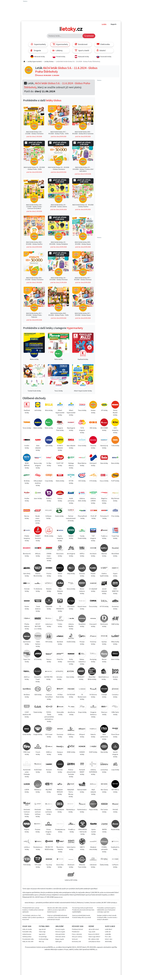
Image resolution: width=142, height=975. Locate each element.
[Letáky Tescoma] (93, 440)
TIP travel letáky (37, 866)
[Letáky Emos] (26, 729)
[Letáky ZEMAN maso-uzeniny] (49, 548)
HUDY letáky (93, 752)
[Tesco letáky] (58, 377)
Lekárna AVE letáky (71, 880)
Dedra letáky (60, 481)
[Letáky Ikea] (104, 747)
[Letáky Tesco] (82, 405)
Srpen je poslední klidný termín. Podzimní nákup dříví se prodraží (81, 916)
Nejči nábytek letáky (93, 792)
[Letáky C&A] (37, 689)
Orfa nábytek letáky (59, 811)
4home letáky (104, 660)
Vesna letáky (71, 589)
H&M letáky (115, 624)
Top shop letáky (49, 866)
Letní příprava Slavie (94, 942)
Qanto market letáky (93, 831)
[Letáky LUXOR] (26, 784)
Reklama (80, 903)
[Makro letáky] (34, 345)
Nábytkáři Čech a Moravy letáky (70, 793)
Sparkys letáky (104, 643)
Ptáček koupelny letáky (27, 538)
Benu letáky (115, 463)
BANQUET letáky (81, 678)
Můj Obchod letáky (115, 499)
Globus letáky (93, 411)
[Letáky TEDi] (26, 859)
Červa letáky (93, 606)
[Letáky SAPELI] (82, 548)
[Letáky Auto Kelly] (26, 568)
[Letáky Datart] (60, 568)
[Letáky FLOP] (115, 475)
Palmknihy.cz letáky (70, 811)
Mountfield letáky (115, 555)
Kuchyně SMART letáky (82, 772)
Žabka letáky (104, 865)
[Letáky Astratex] (59, 671)
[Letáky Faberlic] (93, 729)
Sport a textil (83, 50)
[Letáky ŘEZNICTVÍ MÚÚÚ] (49, 842)
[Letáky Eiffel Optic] (115, 707)
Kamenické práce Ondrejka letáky (26, 773)
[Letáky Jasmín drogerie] (115, 747)
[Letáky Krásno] (60, 493)
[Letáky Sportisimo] (26, 636)
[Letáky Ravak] (115, 824)
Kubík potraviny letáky (71, 500)
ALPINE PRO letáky (48, 678)
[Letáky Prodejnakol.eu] (60, 824)
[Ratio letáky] (58, 345)
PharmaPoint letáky (82, 517)
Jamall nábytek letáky (104, 591)
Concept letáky (104, 696)
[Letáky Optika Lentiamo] (48, 804)
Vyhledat (90, 36)
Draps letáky (82, 712)
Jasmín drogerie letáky (115, 754)
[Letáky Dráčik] (71, 636)
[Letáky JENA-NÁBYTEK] (115, 583)
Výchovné (75, 939)
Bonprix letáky (115, 678)
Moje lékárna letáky (82, 464)
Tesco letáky (82, 410)
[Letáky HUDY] (93, 747)
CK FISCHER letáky (71, 696)
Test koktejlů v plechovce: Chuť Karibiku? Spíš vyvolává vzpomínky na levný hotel (33, 918)
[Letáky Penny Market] (115, 405)
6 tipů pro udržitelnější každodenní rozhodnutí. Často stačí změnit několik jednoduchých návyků (58, 918)
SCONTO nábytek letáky (60, 448)
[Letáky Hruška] (26, 493)
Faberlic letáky (93, 735)
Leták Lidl (107, 932)
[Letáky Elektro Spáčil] (104, 568)
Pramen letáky (37, 830)
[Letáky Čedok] (37, 707)
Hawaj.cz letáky (60, 753)
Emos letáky (27, 734)
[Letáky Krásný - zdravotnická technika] (71, 764)
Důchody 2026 (77, 926)
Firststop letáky (93, 643)
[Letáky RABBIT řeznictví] (37, 530)
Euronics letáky (82, 575)
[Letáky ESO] (82, 475)
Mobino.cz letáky (37, 791)
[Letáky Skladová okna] (93, 842)
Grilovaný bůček (60, 934)
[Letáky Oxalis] (59, 511)
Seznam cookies (95, 903)
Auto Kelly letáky (26, 575)
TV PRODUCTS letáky (60, 608)
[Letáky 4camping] (93, 654)
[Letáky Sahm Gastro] (71, 842)
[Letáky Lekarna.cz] (49, 619)
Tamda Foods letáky (82, 537)
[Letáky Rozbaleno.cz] (37, 842)
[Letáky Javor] (37, 493)
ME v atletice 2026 (93, 939)
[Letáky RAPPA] (104, 824)
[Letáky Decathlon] (82, 619)
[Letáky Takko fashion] (37, 636)
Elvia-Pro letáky (60, 660)
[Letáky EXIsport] (82, 729)
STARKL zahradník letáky (104, 849)
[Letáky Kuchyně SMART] (82, 764)
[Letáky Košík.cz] (49, 493)
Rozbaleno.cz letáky (37, 848)
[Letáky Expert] (115, 568)
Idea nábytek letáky (71, 447)
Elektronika (105, 44)
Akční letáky (108, 942)
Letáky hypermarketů (35, 61)
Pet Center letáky (104, 811)
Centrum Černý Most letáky (49, 697)
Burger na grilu (59, 939)
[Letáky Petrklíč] (115, 804)
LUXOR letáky (26, 791)
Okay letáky (71, 574)
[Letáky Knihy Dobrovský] (71, 654)
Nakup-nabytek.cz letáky (82, 661)
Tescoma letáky (93, 447)
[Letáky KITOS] (104, 601)
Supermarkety (40, 44)
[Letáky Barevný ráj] (104, 440)
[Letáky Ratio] (49, 422)
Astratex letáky (59, 678)
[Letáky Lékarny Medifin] (71, 619)
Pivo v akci (108, 937)
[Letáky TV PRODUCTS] (60, 601)
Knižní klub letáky (38, 771)
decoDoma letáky (71, 713)
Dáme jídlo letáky (60, 713)
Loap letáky (115, 770)
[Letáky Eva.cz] (104, 475)
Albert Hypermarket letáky (60, 412)
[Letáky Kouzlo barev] (82, 601)
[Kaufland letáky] (83, 345)
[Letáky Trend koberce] (37, 601)
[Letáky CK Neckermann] (82, 689)
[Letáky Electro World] (37, 568)
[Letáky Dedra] (60, 475)
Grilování (59, 926)
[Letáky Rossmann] (60, 548)
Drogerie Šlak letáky (60, 429)
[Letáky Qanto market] (93, 824)
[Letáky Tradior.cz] (104, 530)
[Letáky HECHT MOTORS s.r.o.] (37, 619)
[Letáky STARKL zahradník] (104, 842)
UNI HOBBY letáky (104, 429)
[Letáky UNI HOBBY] (104, 422)
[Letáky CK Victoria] (93, 689)
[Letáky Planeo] (93, 568)
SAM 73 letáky (82, 848)
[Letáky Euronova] (60, 729)
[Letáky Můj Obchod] (115, 493)
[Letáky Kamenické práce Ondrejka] (26, 764)
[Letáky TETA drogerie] (82, 422)
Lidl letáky (37, 410)
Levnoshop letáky (104, 771)
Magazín (113, 24)
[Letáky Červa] (93, 601)
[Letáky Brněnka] (26, 475)
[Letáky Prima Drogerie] (48, 824)
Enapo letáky (38, 734)
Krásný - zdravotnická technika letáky (71, 773)
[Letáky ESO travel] (49, 729)
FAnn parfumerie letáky (104, 736)
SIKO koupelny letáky (115, 430)
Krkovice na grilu (60, 932)
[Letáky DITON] (71, 475)
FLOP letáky (115, 481)
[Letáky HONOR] (82, 747)
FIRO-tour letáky (26, 753)
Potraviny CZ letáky (104, 517)
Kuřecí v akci (108, 939)
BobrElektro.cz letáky (104, 678)
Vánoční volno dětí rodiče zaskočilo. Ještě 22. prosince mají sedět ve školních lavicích (57, 910)
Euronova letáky (60, 735)
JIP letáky (104, 410)
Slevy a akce (110, 926)
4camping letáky (93, 660)
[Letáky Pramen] (37, 824)
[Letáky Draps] (82, 707)
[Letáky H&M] (115, 619)
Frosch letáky (38, 753)
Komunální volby (27, 932)
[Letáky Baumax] (104, 548)
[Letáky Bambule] (60, 636)
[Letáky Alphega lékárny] (71, 458)
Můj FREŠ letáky (49, 791)
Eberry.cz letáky (104, 713)
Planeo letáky (93, 575)
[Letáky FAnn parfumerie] (104, 729)
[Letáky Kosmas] (60, 764)
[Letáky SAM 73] (82, 842)
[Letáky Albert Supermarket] (71, 405)
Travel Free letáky (115, 537)
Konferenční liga (43, 939)
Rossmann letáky (59, 555)
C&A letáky (37, 695)
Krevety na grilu (60, 929)
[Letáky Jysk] (49, 440)
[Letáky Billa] (49, 405)
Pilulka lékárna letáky (26, 626)
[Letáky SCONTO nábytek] (60, 440)
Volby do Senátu (27, 929)
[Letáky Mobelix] (49, 583)
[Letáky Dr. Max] (49, 458)
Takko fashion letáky (37, 644)
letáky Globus (53, 100)
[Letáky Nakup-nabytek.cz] (82, 654)
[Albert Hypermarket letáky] (83, 377)
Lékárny (59, 50)
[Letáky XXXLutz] (37, 548)
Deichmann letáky (104, 625)
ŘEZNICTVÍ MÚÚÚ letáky (49, 848)
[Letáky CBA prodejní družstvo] (37, 475)
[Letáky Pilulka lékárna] (26, 619)
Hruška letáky (26, 499)
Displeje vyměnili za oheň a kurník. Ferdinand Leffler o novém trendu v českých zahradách (107, 918)
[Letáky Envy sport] (93, 619)
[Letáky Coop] (49, 475)
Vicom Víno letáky (60, 866)
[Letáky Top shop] (49, 859)
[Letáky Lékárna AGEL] (82, 493)
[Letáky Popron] (26, 824)
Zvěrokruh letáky (93, 866)
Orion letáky (82, 446)
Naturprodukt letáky (82, 791)
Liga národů (42, 929)
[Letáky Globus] (28, 70)
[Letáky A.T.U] (37, 654)
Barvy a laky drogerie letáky (38, 465)
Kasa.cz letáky (48, 660)
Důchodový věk (76, 942)
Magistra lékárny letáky (104, 500)
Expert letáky (115, 575)
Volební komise (26, 934)
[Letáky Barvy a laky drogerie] (37, 458)
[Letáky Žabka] (104, 859)
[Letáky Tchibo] (60, 619)
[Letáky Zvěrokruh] (93, 859)
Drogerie (37, 50)
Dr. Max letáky (49, 464)
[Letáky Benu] (115, 458)
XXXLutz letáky (37, 555)
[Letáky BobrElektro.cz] (104, 671)
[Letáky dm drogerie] (71, 548)
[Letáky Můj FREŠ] (48, 784)
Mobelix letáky (48, 590)
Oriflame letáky (48, 517)
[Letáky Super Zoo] (26, 654)
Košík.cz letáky (49, 499)
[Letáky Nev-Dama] (104, 784)
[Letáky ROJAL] (49, 530)
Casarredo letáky (49, 607)
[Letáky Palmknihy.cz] (70, 804)
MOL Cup (41, 942)
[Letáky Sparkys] (104, 636)
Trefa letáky (115, 446)
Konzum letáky (49, 771)
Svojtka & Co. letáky (115, 848)
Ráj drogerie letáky (71, 429)
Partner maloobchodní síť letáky (71, 518)
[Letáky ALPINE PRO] (48, 671)
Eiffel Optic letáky (115, 713)
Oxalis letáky (59, 516)
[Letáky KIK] (49, 636)
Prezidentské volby (28, 939)
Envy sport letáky (93, 625)
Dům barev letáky (71, 607)
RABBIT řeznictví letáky (38, 538)
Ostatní (102, 50)
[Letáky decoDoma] (71, 707)
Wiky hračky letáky (115, 643)
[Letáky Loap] (115, 764)
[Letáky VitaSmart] (71, 859)
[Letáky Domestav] (115, 601)
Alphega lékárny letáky (71, 465)
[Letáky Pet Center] (104, 804)
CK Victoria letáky (93, 696)
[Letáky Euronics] (82, 568)
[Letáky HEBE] (71, 747)
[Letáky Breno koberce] (82, 583)
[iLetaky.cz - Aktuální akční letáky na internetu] (24, 61)
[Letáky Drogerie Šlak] (60, 422)
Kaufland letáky (27, 411)
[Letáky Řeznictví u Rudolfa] (60, 842)
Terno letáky (27, 428)
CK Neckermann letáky (82, 697)
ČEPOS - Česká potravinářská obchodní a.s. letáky (49, 717)
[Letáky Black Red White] (92, 671)
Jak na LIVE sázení (93, 929)
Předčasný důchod (77, 929)
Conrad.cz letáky (115, 696)
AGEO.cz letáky (26, 678)
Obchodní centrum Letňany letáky (37, 813)
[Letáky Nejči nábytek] (93, 784)
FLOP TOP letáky (60, 464)
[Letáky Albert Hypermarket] (60, 405)
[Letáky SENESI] (71, 530)
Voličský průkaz (26, 937)
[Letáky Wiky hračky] (115, 636)
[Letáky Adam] (115, 654)
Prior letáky (115, 516)
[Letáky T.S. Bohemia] (37, 583)
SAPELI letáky (82, 555)
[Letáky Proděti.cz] (71, 824)
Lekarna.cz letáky (48, 625)
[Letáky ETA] (93, 475)
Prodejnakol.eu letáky (60, 830)
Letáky (104, 24)
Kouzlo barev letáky (82, 607)
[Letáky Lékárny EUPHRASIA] (93, 764)
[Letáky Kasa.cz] (49, 654)
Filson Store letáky (115, 735)
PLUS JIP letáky (94, 517)
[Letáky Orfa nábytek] (59, 804)
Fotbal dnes (44, 926)
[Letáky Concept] (104, 689)
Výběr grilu (58, 942)
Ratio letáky (49, 428)
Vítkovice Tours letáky (82, 866)
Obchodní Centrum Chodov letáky (27, 813)
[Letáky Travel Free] (115, 530)
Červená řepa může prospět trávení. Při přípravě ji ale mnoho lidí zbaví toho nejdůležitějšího (83, 910)
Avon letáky (70, 677)
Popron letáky (26, 830)
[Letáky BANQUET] (81, 671)
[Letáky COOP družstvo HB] (26, 707)
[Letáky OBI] (93, 422)
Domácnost (83, 44)
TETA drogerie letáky (82, 430)
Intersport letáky (93, 464)
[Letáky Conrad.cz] (115, 689)
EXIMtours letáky (71, 735)
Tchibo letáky (60, 625)
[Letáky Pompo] (82, 636)
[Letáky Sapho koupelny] (60, 530)
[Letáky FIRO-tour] (26, 747)
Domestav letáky (115, 607)
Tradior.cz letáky (104, 537)
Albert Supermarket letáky (71, 412)
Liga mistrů (42, 934)
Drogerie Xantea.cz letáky (93, 714)
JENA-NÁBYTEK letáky (115, 591)
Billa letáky (49, 410)
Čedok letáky (38, 712)
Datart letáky (60, 575)
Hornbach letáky (93, 555)
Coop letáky (49, 481)
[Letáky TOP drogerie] (93, 530)
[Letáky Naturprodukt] (82, 784)
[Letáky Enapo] (37, 729)
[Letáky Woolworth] (26, 548)
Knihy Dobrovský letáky (71, 661)
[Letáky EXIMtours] (71, 729)
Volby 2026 (26, 926)
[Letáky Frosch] (37, 747)
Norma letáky (26, 517)
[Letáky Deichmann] (104, 619)
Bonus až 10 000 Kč (93, 934)
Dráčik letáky (71, 642)
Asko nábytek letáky (38, 448)
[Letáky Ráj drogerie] (71, 422)
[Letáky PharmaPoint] (82, 511)
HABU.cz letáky (49, 753)
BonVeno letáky (27, 696)
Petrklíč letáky (115, 811)
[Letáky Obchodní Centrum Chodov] (26, 804)
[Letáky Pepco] (93, 804)
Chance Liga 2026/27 (94, 937)
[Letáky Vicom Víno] (60, 859)
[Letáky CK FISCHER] (71, 689)
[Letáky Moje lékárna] (82, 458)
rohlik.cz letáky (27, 848)
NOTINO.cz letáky (115, 791)
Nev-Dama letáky (104, 791)
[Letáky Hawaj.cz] (60, 747)
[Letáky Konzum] (49, 764)
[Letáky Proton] (49, 568)
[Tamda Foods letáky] (34, 377)
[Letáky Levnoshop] (104, 764)
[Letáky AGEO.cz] (26, 671)
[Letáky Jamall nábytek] (104, 583)
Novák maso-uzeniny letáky (37, 519)
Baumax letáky (104, 555)
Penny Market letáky (115, 412)
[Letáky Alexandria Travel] (37, 671)
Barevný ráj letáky (104, 447)
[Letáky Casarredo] (49, 601)
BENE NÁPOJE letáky (26, 465)
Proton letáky (48, 575)
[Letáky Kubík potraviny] (71, 493)
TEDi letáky (27, 865)
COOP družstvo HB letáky (27, 714)
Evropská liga (43, 937)
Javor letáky (38, 498)
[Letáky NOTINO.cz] (115, 784)
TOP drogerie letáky (93, 538)
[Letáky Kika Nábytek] (60, 583)
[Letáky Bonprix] (115, 671)
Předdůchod (75, 932)
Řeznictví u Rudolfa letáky (60, 849)
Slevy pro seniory (77, 937)
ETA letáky (93, 481)
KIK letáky (48, 642)
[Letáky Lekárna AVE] (71, 875)
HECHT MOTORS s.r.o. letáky (38, 626)
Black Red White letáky (92, 678)
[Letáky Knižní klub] (37, 764)
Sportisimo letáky (27, 643)
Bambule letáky (60, 643)
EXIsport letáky (82, 735)
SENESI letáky (71, 537)
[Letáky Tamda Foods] (82, 530)
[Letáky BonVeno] (26, 689)
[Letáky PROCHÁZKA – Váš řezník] (82, 824)
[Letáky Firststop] (93, 636)
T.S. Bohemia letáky (38, 590)
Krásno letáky (60, 499)
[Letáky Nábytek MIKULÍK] (59, 784)
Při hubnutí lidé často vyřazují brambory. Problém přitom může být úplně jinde (32, 910)
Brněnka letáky (27, 482)
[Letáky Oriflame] (48, 511)
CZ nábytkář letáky (93, 590)
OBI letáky (93, 428)
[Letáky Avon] (70, 671)
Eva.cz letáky (104, 481)
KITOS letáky (104, 606)
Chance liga (42, 932)
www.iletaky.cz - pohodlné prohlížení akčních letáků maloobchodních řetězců (50, 903)
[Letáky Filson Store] (115, 729)
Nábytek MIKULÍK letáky (60, 792)
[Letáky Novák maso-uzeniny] (37, 511)
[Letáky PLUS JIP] (93, 511)
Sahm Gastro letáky (71, 848)
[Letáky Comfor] (26, 440)
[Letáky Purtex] (26, 601)
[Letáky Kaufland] (26, 405)
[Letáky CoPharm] (115, 859)
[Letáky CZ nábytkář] (93, 583)
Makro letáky (38, 428)
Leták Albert (108, 929)
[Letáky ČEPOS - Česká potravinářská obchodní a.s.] (49, 707)
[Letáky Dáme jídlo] (60, 707)
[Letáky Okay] (71, 568)
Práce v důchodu (77, 934)
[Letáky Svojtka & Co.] (115, 842)
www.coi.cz (58, 897)
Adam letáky (115, 659)
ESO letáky (82, 481)
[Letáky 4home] (104, 654)
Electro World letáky (38, 575)
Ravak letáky (115, 829)
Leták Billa (108, 934)
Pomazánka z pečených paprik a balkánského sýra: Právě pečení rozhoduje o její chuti (106, 910)
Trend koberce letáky (37, 608)
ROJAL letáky (49, 536)
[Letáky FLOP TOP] (60, 458)
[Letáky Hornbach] (93, 548)
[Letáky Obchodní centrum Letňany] (37, 804)
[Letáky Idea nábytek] (71, 440)
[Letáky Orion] (82, 440)
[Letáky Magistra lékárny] (104, 493)
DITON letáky (71, 482)
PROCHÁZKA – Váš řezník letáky (82, 831)
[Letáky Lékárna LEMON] (93, 493)
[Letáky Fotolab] (26, 583)
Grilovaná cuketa (60, 937)
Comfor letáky (26, 447)
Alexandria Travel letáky (37, 679)
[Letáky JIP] (104, 405)
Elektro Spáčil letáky (104, 575)
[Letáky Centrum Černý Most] (49, 689)
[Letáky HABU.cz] (49, 747)
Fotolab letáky (26, 590)
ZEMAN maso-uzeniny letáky (48, 557)
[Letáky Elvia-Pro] (60, 654)
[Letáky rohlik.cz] (26, 842)
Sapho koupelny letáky (60, 538)
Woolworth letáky (27, 555)
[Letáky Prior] (115, 511)
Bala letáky (104, 463)
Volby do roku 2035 (27, 942)
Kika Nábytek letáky (60, 591)
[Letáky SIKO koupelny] (115, 422)
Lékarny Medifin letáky (71, 626)
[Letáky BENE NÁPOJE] (26, 458)
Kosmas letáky (60, 771)
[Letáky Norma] (26, 511)
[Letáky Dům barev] (71, 601)
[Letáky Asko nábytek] (37, 440)
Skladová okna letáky (93, 848)
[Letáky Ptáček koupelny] (26, 530)
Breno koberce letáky (82, 591)
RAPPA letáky (104, 830)
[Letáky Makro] (37, 422)
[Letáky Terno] (26, 422)
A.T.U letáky (38, 659)
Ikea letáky (104, 752)
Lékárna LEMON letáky (93, 500)
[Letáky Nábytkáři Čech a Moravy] (70, 784)
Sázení (91, 926)
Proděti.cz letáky (71, 830)
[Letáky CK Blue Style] (60, 689)
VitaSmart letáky (71, 866)
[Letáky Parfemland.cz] (82, 804)
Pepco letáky (93, 810)
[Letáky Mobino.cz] (37, 784)
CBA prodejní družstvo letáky (38, 483)
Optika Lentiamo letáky (48, 812)
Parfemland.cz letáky (82, 811)
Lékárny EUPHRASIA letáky (93, 772)
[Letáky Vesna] (71, 583)
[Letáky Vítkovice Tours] (82, 859)
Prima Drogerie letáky (48, 831)
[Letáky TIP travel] (37, 859)
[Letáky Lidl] (37, 405)
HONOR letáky (82, 753)
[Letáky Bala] (104, 458)
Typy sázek (91, 932)
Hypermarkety (62, 44)
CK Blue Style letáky (60, 696)
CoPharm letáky (115, 866)
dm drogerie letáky (71, 555)
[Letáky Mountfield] (115, 548)
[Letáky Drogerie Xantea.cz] (93, 707)
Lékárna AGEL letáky (82, 499)
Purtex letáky (27, 607)
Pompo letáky (82, 643)
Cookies (86, 903)
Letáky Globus (49, 61)
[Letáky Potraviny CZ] (104, 511)
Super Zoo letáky (26, 660)
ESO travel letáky (48, 735)
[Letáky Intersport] (93, 458)
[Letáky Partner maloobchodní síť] (71, 511)
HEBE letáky (71, 752)
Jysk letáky (49, 446)
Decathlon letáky (82, 625)
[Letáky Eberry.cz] (104, 707)
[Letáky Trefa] (115, 440)
